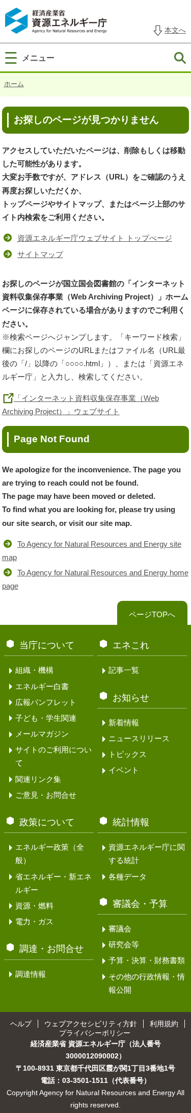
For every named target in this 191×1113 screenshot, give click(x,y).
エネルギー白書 (42, 686)
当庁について (46, 645)
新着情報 (123, 722)
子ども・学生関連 (45, 718)
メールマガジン (42, 733)
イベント (123, 770)
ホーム (14, 84)
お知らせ (131, 698)
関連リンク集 (38, 779)
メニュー (38, 57)
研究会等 (123, 944)
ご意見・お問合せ (45, 795)
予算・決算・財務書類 (146, 960)
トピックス (127, 754)
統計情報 (131, 822)
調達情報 (30, 974)
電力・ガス (34, 921)
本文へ (175, 30)
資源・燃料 (34, 905)
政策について (46, 822)
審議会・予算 (140, 904)
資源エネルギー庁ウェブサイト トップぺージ (94, 238)
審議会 (119, 928)
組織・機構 (34, 670)
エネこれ (131, 645)
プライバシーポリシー (94, 1033)
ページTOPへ (152, 614)
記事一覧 (123, 670)
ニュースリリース (139, 738)
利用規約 (164, 1024)
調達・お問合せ (51, 949)
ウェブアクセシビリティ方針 (90, 1024)
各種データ (127, 876)
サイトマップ (40, 254)
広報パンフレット (45, 702)
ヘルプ (21, 1024)
